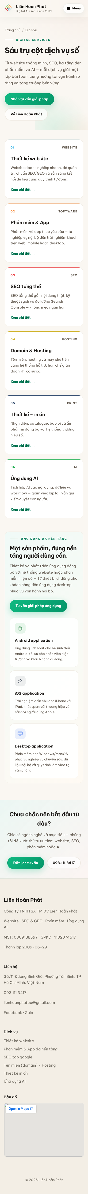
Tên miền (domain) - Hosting (30, 1065)
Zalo (29, 1012)
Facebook (13, 1012)
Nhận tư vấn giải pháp (29, 99)
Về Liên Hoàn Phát (26, 114)
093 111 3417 (15, 992)
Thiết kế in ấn (16, 1073)
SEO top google (18, 1057)
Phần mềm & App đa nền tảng (30, 1049)
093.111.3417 (64, 863)
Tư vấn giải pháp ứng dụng (38, 605)
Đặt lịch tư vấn (25, 863)
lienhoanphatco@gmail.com (29, 1002)
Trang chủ (12, 30)
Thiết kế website (19, 1040)
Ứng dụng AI (15, 1081)
